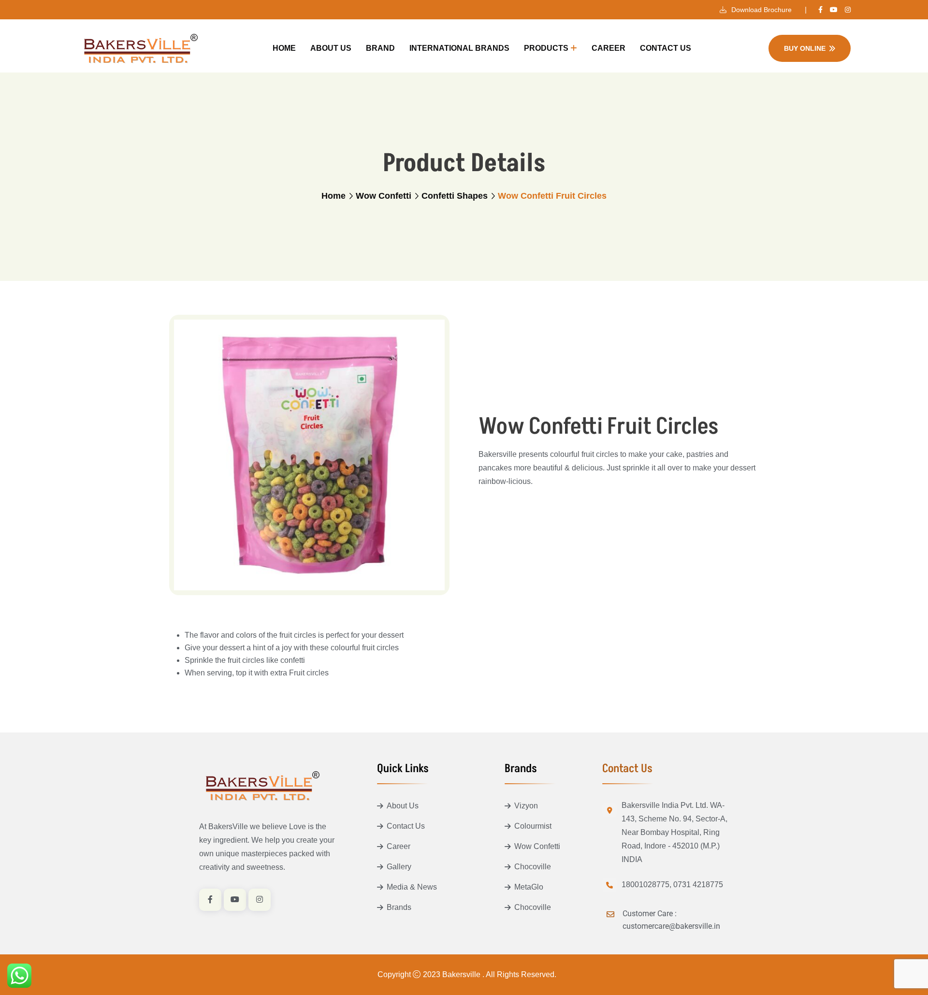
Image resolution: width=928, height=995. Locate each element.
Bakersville (462, 974)
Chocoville (532, 867)
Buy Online (805, 48)
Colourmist (532, 826)
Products (546, 48)
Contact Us (665, 48)
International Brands (459, 48)
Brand (380, 48)
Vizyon (526, 806)
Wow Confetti (383, 196)
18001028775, (646, 884)
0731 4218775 (698, 884)
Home (284, 48)
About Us (330, 48)
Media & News (412, 887)
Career (608, 48)
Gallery (399, 867)
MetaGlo (528, 887)
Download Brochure (760, 10)
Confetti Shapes (454, 196)
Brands (399, 907)
